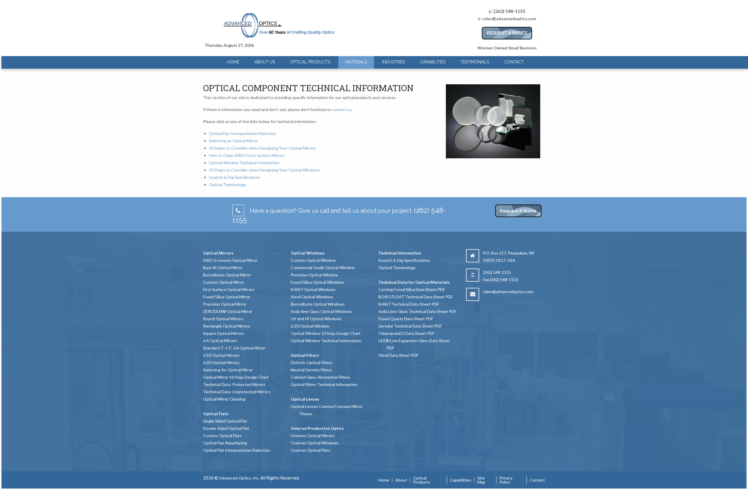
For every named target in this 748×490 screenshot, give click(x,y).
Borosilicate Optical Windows (318, 304)
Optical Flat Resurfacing (225, 442)
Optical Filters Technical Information (324, 384)
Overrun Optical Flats (310, 450)
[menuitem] (233, 62)
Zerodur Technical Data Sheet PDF (410, 325)
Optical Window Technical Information (244, 162)
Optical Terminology (227, 184)
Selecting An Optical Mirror (228, 369)
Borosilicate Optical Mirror (227, 274)
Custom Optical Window (313, 260)
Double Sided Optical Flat (226, 428)
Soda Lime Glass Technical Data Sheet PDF (417, 311)
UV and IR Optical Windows (316, 318)
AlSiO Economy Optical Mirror (230, 260)
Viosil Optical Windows (312, 296)
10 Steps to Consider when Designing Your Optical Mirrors (262, 148)
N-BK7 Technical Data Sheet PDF (408, 304)
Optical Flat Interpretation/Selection (242, 133)
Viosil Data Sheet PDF (398, 355)
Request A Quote (518, 210)
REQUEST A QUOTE (507, 32)
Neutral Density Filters (311, 369)
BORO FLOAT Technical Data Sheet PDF (415, 296)
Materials (356, 62)
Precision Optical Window (314, 274)
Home (233, 62)
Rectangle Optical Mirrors (226, 325)
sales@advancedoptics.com (509, 18)
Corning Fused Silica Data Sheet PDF (411, 289)
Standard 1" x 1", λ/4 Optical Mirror (234, 347)
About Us (264, 62)
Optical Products (310, 62)
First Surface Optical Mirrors (228, 289)
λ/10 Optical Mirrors (221, 355)
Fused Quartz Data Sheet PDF (405, 318)
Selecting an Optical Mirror (233, 140)
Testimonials (474, 62)
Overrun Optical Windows (315, 442)
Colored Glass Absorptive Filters (320, 377)
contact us (342, 109)
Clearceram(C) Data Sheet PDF (406, 333)
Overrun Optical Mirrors (313, 435)
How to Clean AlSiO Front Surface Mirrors (247, 155)
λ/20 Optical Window (310, 325)
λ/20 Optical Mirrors (221, 362)
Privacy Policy (505, 480)
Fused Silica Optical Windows (317, 282)
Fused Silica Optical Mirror (226, 296)
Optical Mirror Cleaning (224, 398)
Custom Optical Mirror (223, 282)
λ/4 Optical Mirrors (220, 340)
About (401, 480)
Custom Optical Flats (222, 435)
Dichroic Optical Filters (311, 362)
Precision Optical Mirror (224, 304)
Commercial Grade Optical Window (323, 267)
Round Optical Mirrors (223, 318)
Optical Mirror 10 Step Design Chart (236, 377)
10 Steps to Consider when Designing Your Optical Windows (264, 169)
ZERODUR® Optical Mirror (227, 311)
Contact (514, 62)
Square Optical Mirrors (223, 333)
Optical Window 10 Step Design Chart (326, 333)
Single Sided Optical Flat (225, 420)
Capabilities (432, 62)
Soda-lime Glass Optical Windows (321, 311)
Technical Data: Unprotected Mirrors (236, 391)
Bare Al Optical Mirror (223, 267)
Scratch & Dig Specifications (234, 177)
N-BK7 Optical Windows (313, 289)
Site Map (481, 480)
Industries (393, 62)
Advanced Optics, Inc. (239, 477)
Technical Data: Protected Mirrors (234, 384)
